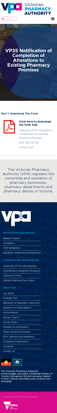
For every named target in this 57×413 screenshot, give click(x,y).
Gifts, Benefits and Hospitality (18, 337)
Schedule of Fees (12, 276)
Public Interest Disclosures (16, 332)
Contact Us (9, 351)
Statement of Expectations (17, 308)
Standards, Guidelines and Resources (22, 253)
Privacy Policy (10, 322)
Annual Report (10, 312)
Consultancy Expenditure (16, 341)
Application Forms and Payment (20, 266)
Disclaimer (8, 346)
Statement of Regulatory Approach (21, 303)
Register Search (11, 238)
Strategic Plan (10, 298)
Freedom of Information (15, 327)
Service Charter (11, 317)
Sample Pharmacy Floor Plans (18, 280)
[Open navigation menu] (52, 19)
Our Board (8, 293)
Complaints (9, 243)
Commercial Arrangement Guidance (21, 271)
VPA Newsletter (11, 248)
